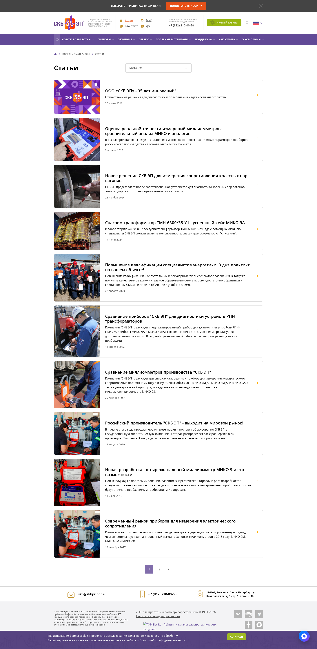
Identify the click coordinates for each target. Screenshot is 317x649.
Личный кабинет (227, 22)
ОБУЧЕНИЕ (125, 39)
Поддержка (203, 39)
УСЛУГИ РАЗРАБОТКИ (76, 39)
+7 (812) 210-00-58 (181, 25)
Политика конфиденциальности (158, 616)
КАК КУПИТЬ (227, 39)
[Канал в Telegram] (259, 614)
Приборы (104, 39)
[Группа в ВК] (238, 614)
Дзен (149, 26)
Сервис (144, 39)
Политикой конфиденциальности (162, 640)
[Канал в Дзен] (248, 625)
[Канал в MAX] (259, 625)
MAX (149, 20)
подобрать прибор (184, 6)
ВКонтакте (131, 26)
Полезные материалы (172, 39)
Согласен (236, 636)
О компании (251, 39)
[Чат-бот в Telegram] (248, 614)
